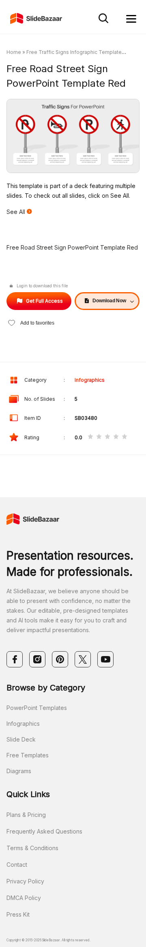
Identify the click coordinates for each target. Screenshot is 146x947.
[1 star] (90, 437)
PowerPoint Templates (36, 707)
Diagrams (18, 770)
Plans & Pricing (26, 814)
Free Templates (27, 755)
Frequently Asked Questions (44, 831)
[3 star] (107, 437)
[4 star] (116, 437)
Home (13, 52)
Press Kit (18, 914)
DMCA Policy (23, 897)
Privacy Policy (25, 881)
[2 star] (99, 437)
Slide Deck (21, 739)
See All (16, 211)
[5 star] (124, 437)
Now (109, 301)
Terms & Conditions (32, 847)
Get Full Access (44, 301)
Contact (16, 864)
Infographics (90, 380)
